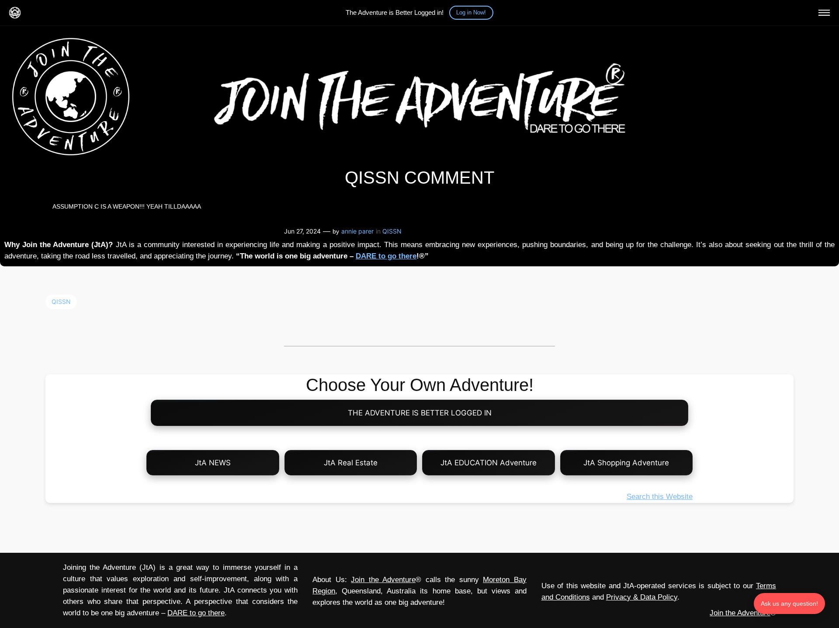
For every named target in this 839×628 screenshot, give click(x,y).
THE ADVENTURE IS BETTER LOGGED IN (420, 412)
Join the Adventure (383, 580)
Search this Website (660, 496)
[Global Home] (15, 13)
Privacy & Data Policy (641, 597)
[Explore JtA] (824, 13)
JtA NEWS (213, 462)
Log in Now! (471, 12)
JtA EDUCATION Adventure (488, 462)
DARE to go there (386, 256)
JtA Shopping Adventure (626, 462)
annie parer (357, 231)
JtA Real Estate (351, 462)
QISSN (392, 231)
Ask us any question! (789, 603)
